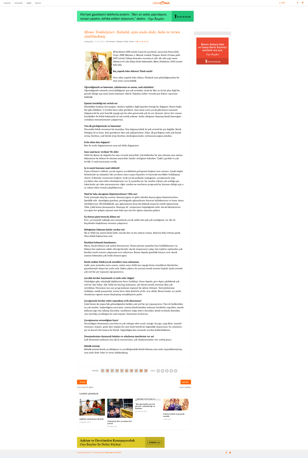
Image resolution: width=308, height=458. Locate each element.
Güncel (38, 3)
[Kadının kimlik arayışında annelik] (176, 405)
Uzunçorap (88, 41)
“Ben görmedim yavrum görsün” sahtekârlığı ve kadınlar (145, 406)
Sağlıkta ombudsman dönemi (91, 419)
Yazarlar (7, 3)
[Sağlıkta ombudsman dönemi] (92, 407)
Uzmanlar (18, 3)
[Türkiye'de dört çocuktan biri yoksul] (120, 408)
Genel (131, 41)
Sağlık (28, 3)
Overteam (109, 452)
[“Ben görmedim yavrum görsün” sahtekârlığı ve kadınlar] (148, 400)
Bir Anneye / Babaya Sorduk (117, 41)
